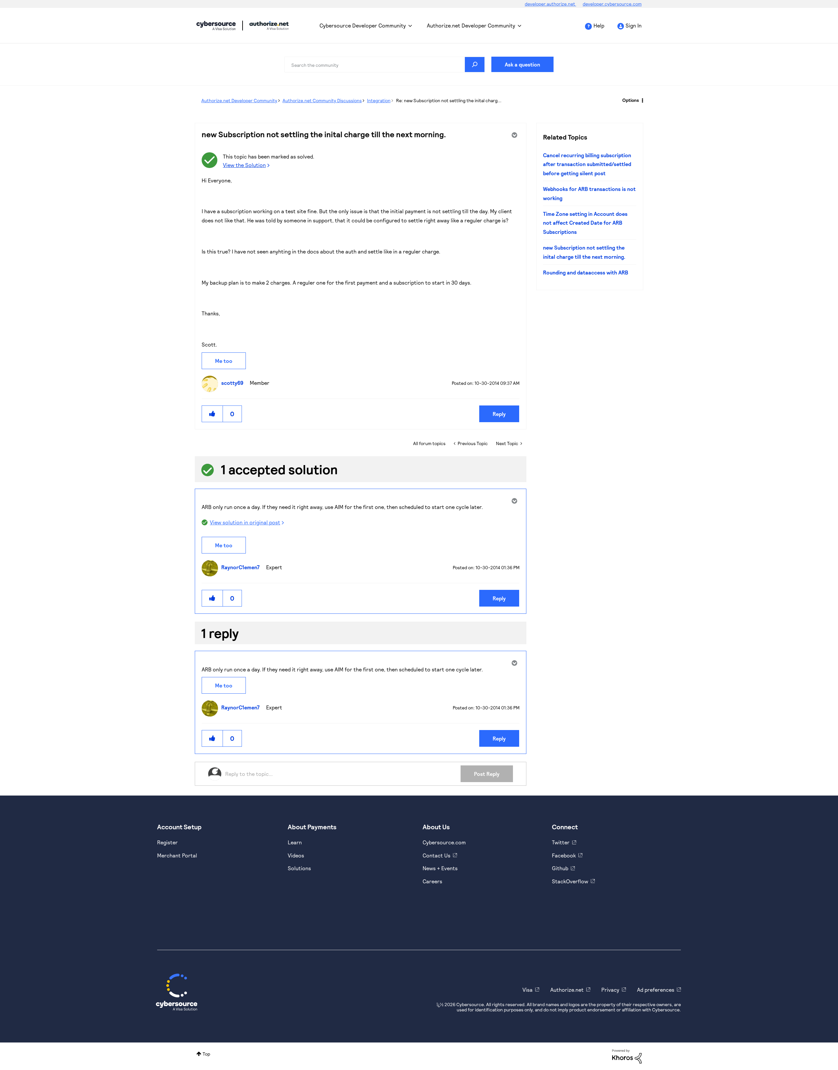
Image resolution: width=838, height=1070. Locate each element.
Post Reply (487, 774)
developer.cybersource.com (612, 4)
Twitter (561, 842)
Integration (379, 100)
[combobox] (384, 64)
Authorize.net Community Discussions (322, 100)
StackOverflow (570, 881)
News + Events (440, 868)
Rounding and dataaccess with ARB (585, 272)
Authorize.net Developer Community (471, 25)
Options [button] (630, 100)
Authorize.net (567, 989)
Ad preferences (655, 989)
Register (167, 842)
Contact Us (436, 855)
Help (598, 25)
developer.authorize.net (550, 4)
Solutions (299, 868)
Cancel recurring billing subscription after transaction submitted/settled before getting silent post (587, 164)
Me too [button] (223, 361)
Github (560, 868)
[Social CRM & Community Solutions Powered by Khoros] (627, 1056)
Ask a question (522, 64)
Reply (499, 414)
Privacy (610, 989)
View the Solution (244, 165)
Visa (527, 989)
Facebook (564, 855)
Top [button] (206, 1054)
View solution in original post (245, 522)
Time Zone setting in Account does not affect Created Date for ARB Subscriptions (585, 223)
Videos (296, 855)
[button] (212, 414)
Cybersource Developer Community (216, 25)
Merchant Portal (177, 855)
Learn (295, 842)
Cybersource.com (444, 842)
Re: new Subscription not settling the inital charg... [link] (448, 100)
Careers (432, 881)
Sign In (634, 25)
